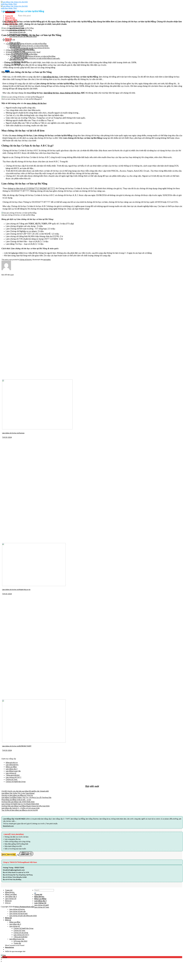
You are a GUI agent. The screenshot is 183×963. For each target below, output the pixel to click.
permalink (47, 259)
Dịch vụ (8, 903)
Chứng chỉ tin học (25, 259)
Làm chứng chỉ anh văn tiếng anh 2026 (23, 916)
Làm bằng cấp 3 (11, 769)
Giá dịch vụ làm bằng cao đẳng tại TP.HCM (17, 795)
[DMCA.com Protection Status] (8, 855)
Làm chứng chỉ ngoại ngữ (18, 913)
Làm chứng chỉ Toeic (41, 907)
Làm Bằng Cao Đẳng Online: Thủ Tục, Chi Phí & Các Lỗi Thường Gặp (26, 797)
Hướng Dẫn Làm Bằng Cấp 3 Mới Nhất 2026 (18, 802)
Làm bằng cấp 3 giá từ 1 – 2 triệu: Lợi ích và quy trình (20, 808)
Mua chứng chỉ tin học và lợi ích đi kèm (20, 50)
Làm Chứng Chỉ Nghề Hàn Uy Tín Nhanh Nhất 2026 (20, 804)
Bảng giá (8, 901)
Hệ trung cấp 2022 (20, 941)
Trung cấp (17, 943)
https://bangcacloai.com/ (24, 907)
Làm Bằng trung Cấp (13, 771)
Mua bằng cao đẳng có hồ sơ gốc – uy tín (16, 800)
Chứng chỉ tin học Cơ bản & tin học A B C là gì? (23, 52)
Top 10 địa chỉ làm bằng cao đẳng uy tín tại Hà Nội (19, 810)
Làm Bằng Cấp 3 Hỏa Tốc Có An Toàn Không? (18, 793)
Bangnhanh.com (8, 826)
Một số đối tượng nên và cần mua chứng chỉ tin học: (30, 48)
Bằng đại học (10, 892)
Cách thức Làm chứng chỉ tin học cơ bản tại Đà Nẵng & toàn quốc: (35, 58)
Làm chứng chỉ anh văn (17, 911)
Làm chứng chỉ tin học (17, 909)
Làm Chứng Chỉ (10, 899)
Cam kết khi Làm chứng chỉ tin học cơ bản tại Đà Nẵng (26, 43)
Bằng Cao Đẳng (11, 894)
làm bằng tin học (51, 93)
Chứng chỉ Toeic (11, 779)
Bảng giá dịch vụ (12, 762)
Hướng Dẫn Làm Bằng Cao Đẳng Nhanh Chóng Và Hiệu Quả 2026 (25, 806)
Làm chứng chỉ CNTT (13, 777)
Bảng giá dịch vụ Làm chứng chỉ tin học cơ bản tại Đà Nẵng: (33, 56)
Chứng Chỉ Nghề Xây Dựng (16, 782)
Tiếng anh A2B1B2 (13, 775)
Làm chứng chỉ (11, 773)
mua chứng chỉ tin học (70, 93)
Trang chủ (8, 890)
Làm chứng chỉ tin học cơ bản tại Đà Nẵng (21, 54)
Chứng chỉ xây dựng (21, 933)
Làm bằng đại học (12, 765)
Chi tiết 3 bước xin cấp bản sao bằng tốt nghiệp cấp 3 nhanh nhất (25, 791)
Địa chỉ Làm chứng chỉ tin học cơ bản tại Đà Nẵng (29, 46)
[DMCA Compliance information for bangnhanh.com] (25, 855)
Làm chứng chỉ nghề (41, 905)
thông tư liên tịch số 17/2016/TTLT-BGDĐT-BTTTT (31, 188)
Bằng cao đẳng (11, 767)
